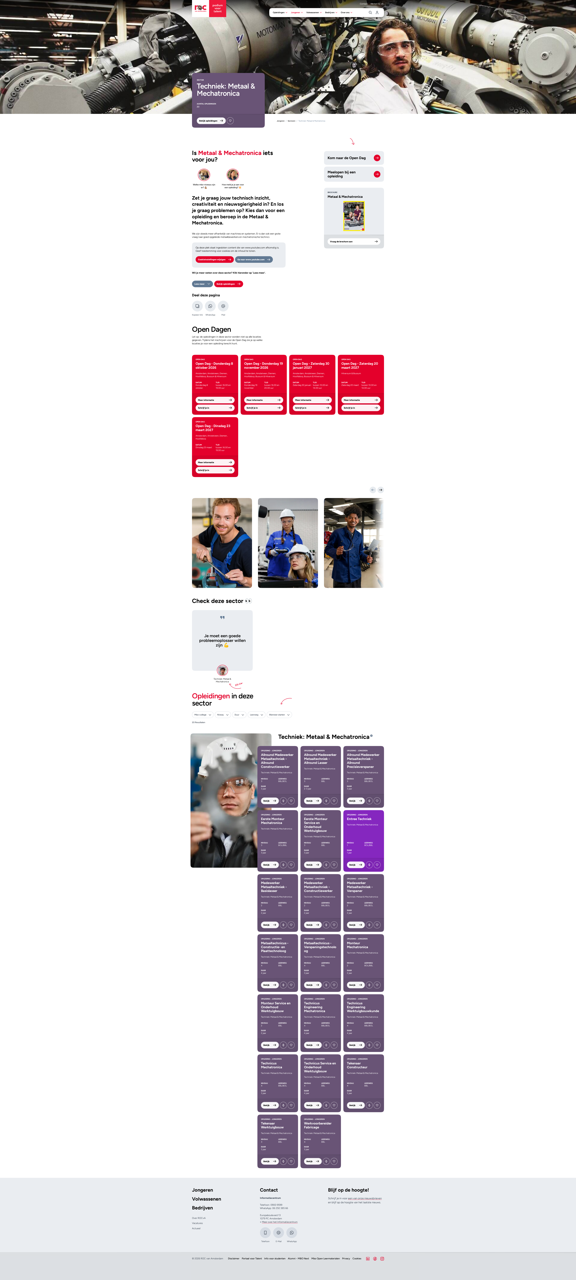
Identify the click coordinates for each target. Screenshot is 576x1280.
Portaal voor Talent (252, 1258)
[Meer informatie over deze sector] (371, 735)
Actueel (196, 1228)
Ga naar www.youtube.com (250, 259)
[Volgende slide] (380, 490)
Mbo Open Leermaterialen (325, 1258)
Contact (364, 4)
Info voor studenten (274, 1258)
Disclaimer (233, 1258)
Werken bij (375, 4)
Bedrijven (202, 1207)
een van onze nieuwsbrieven (365, 1198)
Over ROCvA (199, 1218)
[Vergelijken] (283, 801)
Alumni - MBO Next (298, 1258)
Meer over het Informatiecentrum (280, 1222)
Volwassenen (206, 1199)
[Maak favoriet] (230, 120)
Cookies (356, 1258)
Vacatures (197, 1223)
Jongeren (202, 1190)
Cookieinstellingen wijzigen (211, 259)
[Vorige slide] (373, 490)
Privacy (346, 1258)
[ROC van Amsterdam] (209, 8)
